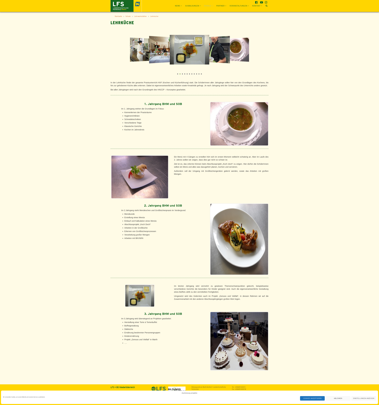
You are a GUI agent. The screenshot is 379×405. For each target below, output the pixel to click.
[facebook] (257, 2)
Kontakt (256, 6)
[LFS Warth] (126, 5)
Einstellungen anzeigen (363, 398)
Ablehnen (338, 398)
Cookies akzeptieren (312, 398)
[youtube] (261, 2)
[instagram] (266, 2)
